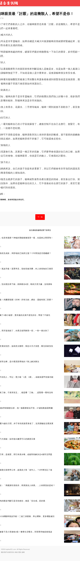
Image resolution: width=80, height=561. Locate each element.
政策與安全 (11, 552)
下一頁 (40, 217)
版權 (23, 552)
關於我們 (4, 552)
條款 (16, 552)
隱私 (19, 552)
